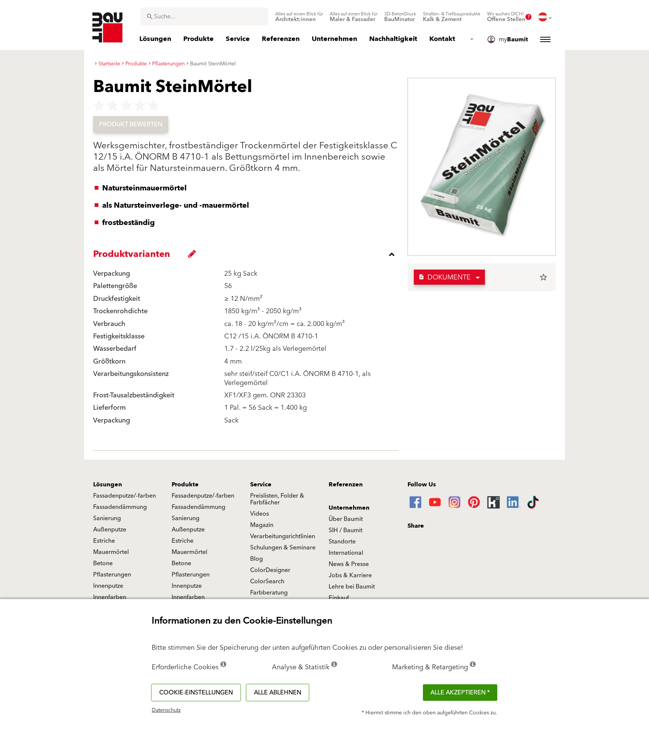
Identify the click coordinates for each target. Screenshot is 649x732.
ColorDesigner (270, 570)
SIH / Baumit (345, 530)
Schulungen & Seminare (282, 547)
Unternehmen (349, 508)
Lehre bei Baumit (352, 586)
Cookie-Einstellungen (196, 692)
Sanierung (107, 518)
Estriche (104, 541)
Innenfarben (109, 597)
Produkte (185, 484)
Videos (259, 514)
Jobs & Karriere (350, 575)
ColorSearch (267, 581)
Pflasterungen (112, 574)
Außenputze (109, 529)
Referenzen (346, 484)
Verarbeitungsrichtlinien (282, 536)
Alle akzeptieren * (460, 692)
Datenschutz (166, 710)
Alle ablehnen (277, 692)
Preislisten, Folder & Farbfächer (277, 499)
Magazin (261, 525)
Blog (256, 559)
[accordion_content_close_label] (247, 254)
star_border (543, 277)
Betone (103, 563)
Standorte (342, 541)
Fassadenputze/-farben (124, 496)
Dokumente (444, 277)
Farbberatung (269, 592)
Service (261, 484)
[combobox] (204, 17)
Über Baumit (346, 519)
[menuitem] (299, 17)
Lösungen (107, 484)
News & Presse (349, 564)
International (346, 553)
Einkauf (339, 598)
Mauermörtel (111, 552)
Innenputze (108, 586)
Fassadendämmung (120, 507)
